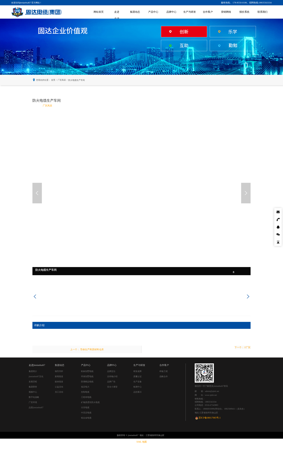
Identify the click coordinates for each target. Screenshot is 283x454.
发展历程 (33, 382)
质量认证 (137, 376)
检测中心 (137, 387)
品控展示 (137, 392)
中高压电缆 (86, 413)
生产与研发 (189, 11)
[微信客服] (277, 234)
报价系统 (244, 11)
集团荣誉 (33, 387)
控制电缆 (85, 392)
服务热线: (225, 2)
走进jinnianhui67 (117, 14)
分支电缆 (85, 407)
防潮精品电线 (87, 382)
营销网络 (226, 11)
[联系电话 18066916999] (277, 219)
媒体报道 (59, 382)
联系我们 (263, 11)
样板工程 (163, 371)
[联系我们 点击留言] (277, 212)
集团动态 (135, 11)
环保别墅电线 (87, 376)
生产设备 (137, 382)
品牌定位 (111, 371)
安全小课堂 (112, 387)
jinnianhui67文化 (36, 376)
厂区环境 (33, 402)
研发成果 (137, 371)
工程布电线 (86, 397)
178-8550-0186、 (241, 2)
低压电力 (85, 387)
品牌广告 (111, 382)
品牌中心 (171, 11)
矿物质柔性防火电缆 (90, 402)
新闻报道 (59, 376)
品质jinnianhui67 (36, 407)
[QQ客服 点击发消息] (277, 227)
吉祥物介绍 (112, 376)
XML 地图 (141, 442)
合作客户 (208, 11)
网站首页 (99, 11)
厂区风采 (47, 105)
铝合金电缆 (86, 418)
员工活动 (59, 392)
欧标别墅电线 (87, 371)
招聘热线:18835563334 (260, 2)
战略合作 (163, 376)
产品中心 (153, 11)
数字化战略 (34, 397)
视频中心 (33, 392)
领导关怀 (59, 371)
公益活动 (59, 387)
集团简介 (33, 371)
